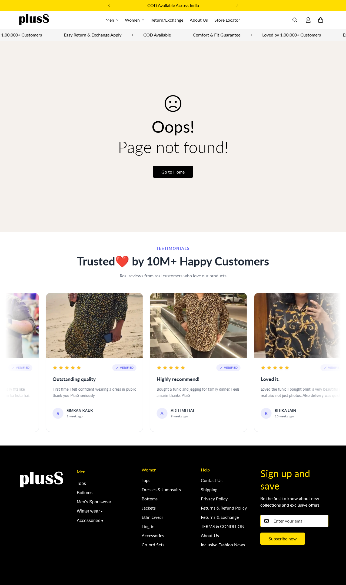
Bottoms (84, 492)
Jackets (149, 507)
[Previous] (109, 5)
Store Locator (227, 19)
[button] (320, 20)
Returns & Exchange (220, 517)
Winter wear (88, 511)
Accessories (88, 520)
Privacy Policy (214, 498)
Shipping (209, 489)
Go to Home (173, 171)
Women (132, 19)
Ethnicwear (152, 517)
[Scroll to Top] (335, 555)
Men (109, 19)
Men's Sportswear (94, 502)
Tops (81, 483)
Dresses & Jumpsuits (161, 489)
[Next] (237, 5)
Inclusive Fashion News (223, 544)
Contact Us (211, 480)
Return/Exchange (167, 19)
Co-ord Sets (153, 544)
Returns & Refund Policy (224, 507)
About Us (199, 19)
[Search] (295, 20)
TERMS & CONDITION (222, 526)
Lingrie (148, 526)
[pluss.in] (34, 20)
